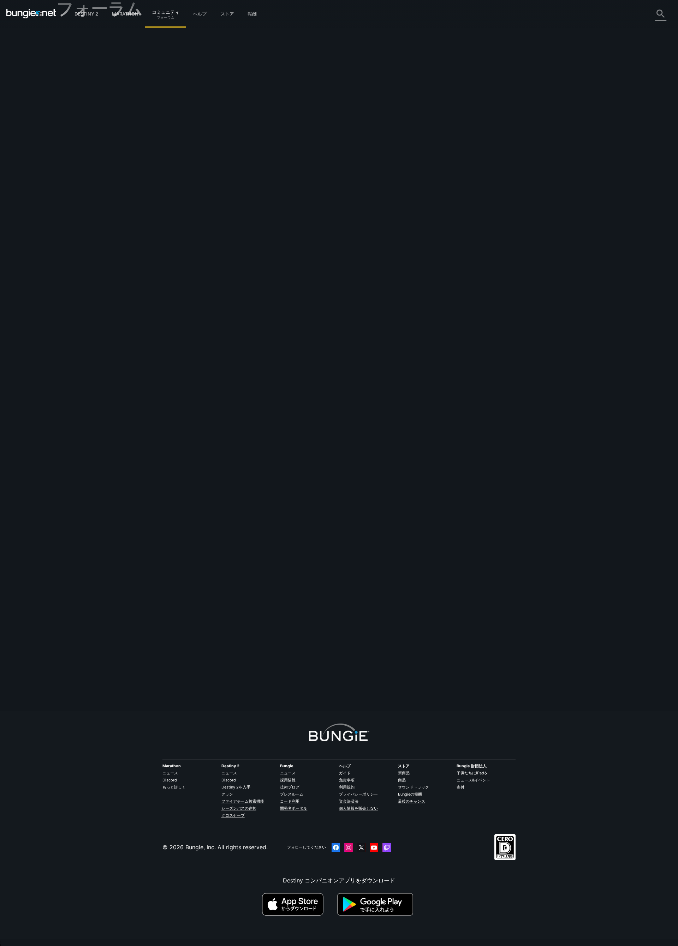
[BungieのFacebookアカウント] (336, 847)
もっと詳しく (174, 787)
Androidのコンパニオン (91, 140)
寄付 (460, 787)
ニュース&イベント (473, 780)
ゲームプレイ (78, 70)
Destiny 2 (86, 14)
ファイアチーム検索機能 (242, 801)
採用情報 (288, 780)
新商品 (404, 773)
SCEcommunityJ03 (226, 125)
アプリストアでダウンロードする (298, 904)
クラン (227, 794)
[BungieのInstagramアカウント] (348, 847)
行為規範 (71, 218)
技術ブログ (289, 787)
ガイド (345, 773)
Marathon (125, 14)
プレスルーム (291, 794)
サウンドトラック (413, 787)
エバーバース (78, 101)
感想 (67, 46)
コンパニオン (78, 171)
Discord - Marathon (87, 209)
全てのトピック (81, 32)
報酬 (252, 14)
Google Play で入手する (376, 904)
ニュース (170, 773)
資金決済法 (348, 801)
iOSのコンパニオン (85, 132)
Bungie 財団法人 (472, 765)
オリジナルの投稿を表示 (331, 53)
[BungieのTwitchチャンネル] (386, 847)
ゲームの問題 (78, 109)
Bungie (286, 765)
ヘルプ (200, 14)
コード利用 (289, 801)
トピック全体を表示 (226, 200)
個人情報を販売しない (358, 808)
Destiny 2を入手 (235, 787)
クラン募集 (75, 179)
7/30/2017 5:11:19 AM (263, 216)
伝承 (67, 62)
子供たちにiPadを (472, 773)
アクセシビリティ (84, 116)
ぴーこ (209, 657)
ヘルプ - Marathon (85, 201)
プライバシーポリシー (358, 794)
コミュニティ (165, 11)
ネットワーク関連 (84, 93)
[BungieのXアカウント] (361, 847)
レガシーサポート (84, 163)
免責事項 (347, 780)
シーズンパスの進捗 (238, 808)
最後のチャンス (411, 801)
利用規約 (347, 787)
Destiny (31, 14)
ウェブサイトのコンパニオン (98, 124)
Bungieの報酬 (410, 794)
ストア (227, 14)
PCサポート (76, 147)
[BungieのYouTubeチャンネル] (374, 847)
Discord (169, 780)
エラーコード (78, 85)
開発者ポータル (293, 808)
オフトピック (78, 193)
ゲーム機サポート (84, 155)
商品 (402, 780)
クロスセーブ (233, 815)
